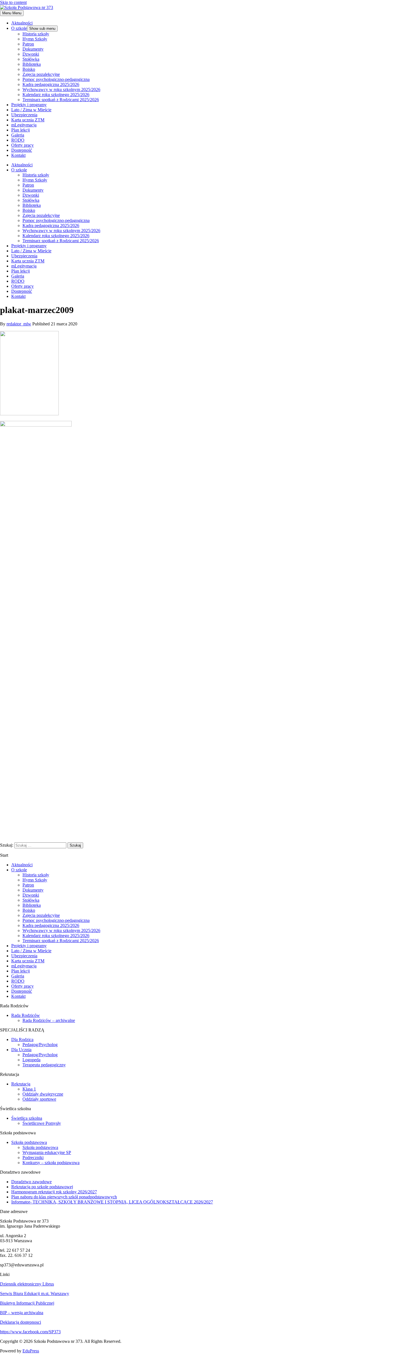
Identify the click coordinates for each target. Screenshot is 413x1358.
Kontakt (18, 155)
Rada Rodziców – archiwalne (48, 1020)
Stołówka (30, 59)
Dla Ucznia (21, 1049)
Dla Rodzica (22, 1039)
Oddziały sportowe (39, 1099)
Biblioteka (31, 64)
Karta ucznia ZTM (27, 119)
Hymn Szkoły (34, 39)
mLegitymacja (24, 125)
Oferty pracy (22, 145)
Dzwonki (30, 54)
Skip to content (13, 2)
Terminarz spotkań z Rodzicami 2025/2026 (60, 99)
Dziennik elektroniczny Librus (27, 1284)
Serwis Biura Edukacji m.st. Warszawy (34, 1293)
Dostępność (21, 150)
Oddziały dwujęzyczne (42, 1094)
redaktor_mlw (18, 323)
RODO (17, 140)
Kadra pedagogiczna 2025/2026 (50, 84)
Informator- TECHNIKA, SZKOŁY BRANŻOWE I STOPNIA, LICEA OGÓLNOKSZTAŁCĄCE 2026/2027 (112, 1202)
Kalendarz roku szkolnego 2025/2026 (55, 94)
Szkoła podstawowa (29, 1142)
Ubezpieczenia (24, 114)
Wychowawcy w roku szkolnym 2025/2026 (61, 89)
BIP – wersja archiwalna (21, 1312)
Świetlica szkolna (26, 1118)
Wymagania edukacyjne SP (46, 1152)
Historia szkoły (35, 33)
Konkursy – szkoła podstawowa (51, 1162)
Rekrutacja (20, 1084)
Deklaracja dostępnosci (20, 1322)
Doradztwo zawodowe (31, 1181)
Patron (28, 44)
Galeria (17, 135)
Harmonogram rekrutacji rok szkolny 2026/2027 (54, 1191)
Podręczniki (33, 1157)
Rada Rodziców (25, 1015)
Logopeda (31, 1059)
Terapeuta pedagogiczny (44, 1064)
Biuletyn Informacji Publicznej (27, 1303)
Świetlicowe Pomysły (41, 1123)
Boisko (28, 69)
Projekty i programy (29, 104)
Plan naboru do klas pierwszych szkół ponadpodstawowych (64, 1196)
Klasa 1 (29, 1089)
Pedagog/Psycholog (40, 1044)
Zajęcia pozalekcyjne (41, 74)
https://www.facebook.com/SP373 (30, 1331)
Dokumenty (33, 49)
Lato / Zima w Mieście (31, 109)
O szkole (19, 28)
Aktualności (22, 23)
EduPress (30, 1350)
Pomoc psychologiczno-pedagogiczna (56, 79)
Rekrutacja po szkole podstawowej (42, 1186)
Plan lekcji (20, 130)
